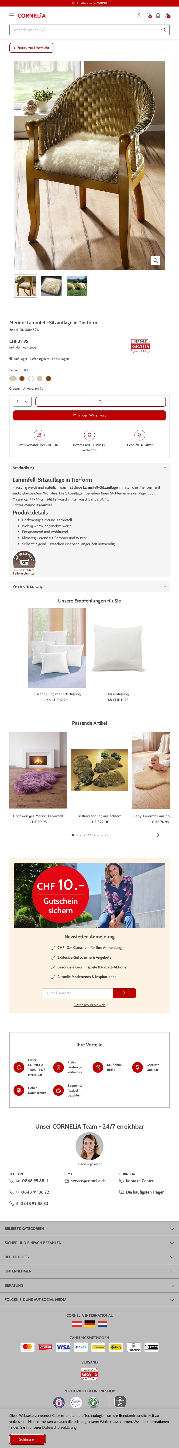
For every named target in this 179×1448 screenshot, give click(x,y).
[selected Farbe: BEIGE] (13, 378)
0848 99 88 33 (34, 1203)
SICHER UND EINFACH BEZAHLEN (33, 1243)
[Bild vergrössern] (155, 260)
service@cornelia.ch (88, 1180)
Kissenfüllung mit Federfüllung (57, 694)
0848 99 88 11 (35, 1180)
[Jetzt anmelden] (124, 993)
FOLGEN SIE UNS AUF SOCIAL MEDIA (35, 1299)
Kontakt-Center (140, 1180)
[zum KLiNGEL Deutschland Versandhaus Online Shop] (89, 1323)
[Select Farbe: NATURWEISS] (30, 378)
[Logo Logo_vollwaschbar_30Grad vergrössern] (24, 563)
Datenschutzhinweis (90, 1005)
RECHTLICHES (17, 1257)
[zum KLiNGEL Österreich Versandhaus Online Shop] (77, 1324)
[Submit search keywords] (164, 29)
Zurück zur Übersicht (33, 48)
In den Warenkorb (92, 415)
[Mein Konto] (139, 15)
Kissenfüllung (118, 694)
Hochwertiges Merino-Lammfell (38, 816)
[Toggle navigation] (11, 15)
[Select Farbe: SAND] (39, 378)
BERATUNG (14, 1285)
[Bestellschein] (158, 15)
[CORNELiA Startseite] (32, 15)
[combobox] (89, 29)
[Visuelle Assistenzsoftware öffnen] (118, 1401)
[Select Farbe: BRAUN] (22, 378)
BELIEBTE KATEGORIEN (24, 1228)
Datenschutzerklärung (59, 1427)
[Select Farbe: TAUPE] (48, 378)
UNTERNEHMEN (18, 1271)
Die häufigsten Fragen (145, 1192)
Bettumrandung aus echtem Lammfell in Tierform (99, 816)
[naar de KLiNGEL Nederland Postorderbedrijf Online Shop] (102, 1324)
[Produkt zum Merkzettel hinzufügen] (100, 402)
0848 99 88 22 (35, 1192)
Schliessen (27, 1439)
